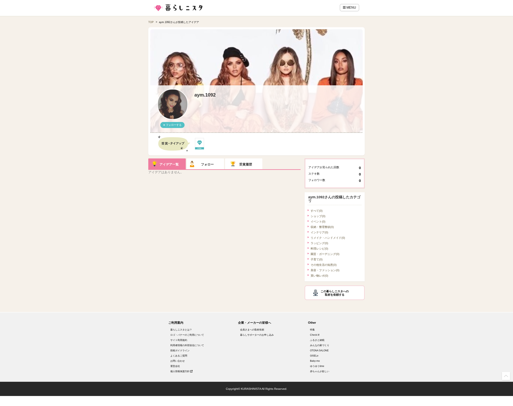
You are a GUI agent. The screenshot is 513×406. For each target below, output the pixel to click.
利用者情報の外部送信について (187, 345)
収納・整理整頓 (322, 227)
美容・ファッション (325, 270)
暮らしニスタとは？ (181, 329)
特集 (312, 329)
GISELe (314, 355)
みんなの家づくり (319, 345)
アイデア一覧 (169, 164)
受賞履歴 (245, 164)
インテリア (319, 232)
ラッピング (319, 243)
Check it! (314, 334)
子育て (317, 259)
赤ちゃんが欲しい (319, 371)
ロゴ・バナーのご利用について (187, 334)
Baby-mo (315, 361)
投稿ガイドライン (180, 350)
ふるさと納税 (317, 340)
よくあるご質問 (178, 355)
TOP (151, 22)
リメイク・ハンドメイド (328, 237)
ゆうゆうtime (317, 366)
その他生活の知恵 (324, 264)
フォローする (174, 124)
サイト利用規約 (178, 340)
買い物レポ (319, 275)
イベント (318, 221)
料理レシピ (319, 248)
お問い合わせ (177, 361)
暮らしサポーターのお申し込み (257, 334)
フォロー (207, 164)
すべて (317, 210)
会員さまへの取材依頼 (252, 329)
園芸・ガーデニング (325, 254)
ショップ (318, 216)
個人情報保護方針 (180, 371)
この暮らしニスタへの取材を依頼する (335, 293)
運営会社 (175, 366)
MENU (351, 7)
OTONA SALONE (319, 350)
